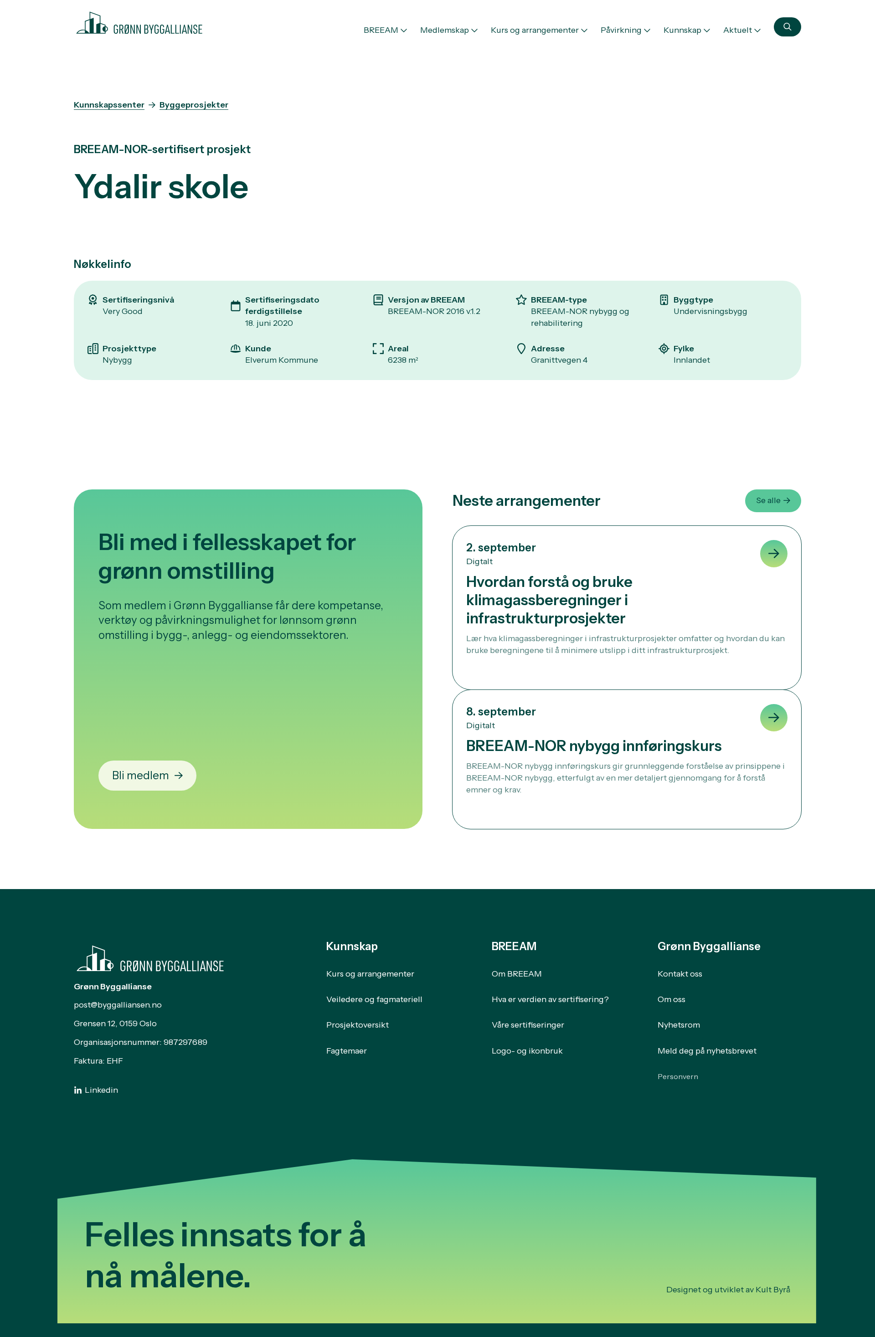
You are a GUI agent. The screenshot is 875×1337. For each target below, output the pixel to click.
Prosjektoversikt (357, 1025)
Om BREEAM (517, 974)
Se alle (768, 500)
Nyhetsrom (679, 1025)
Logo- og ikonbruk (527, 1051)
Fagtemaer (346, 1051)
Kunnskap (682, 30)
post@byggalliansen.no (118, 1005)
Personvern (678, 1076)
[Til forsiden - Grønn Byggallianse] (139, 20)
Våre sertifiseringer (528, 1025)
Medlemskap (444, 30)
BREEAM (381, 30)
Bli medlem (140, 775)
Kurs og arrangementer (535, 30)
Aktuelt (737, 30)
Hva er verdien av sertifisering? (550, 999)
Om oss (671, 999)
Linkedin (101, 1090)
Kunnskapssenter (109, 105)
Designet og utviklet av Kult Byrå (728, 1290)
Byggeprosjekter (194, 105)
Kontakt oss (680, 974)
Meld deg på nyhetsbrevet (707, 1051)
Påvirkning (621, 30)
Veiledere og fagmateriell (374, 999)
